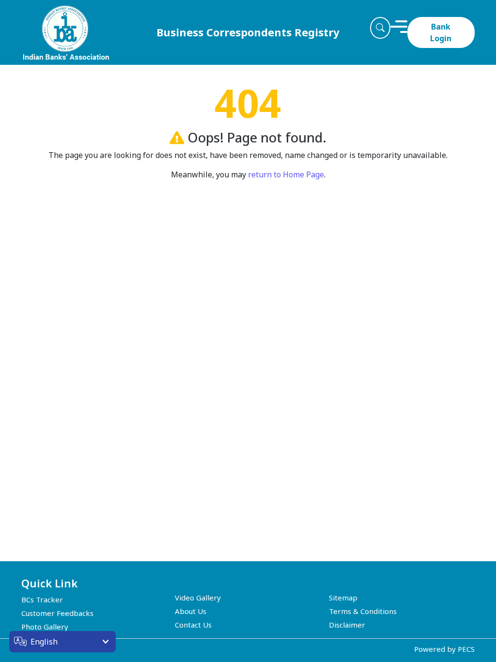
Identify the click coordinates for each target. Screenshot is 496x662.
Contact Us (193, 625)
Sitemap (343, 597)
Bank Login (440, 32)
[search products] (380, 28)
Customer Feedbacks (57, 613)
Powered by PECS (444, 649)
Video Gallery (198, 597)
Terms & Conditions (363, 611)
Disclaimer (347, 625)
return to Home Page (286, 174)
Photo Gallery (44, 626)
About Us (190, 611)
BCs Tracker (42, 599)
